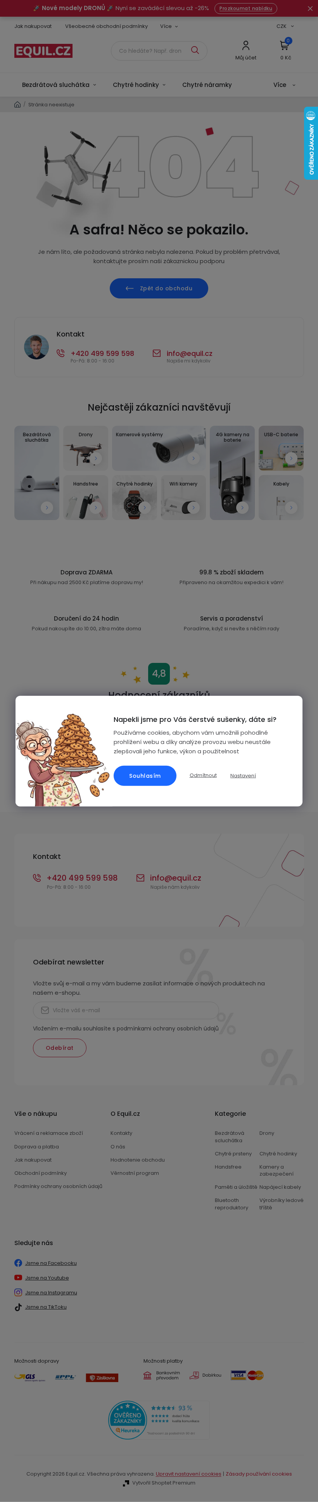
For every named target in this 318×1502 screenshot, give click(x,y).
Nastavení (243, 775)
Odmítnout (203, 775)
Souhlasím (145, 775)
